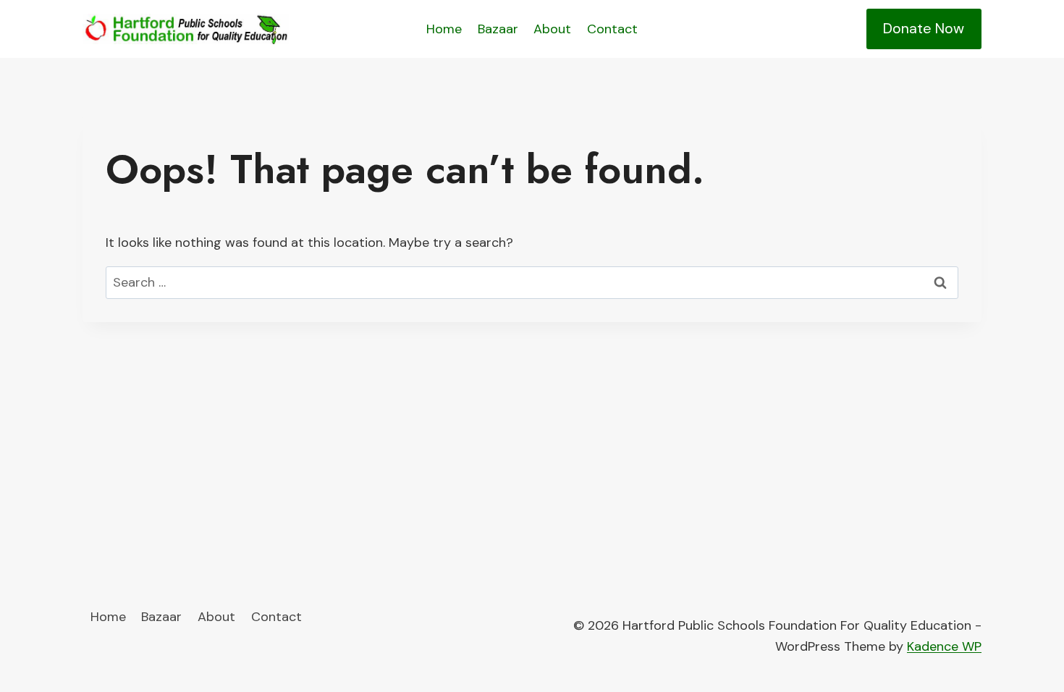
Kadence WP (944, 646)
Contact (612, 29)
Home (444, 29)
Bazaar (498, 29)
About (552, 29)
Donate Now (923, 28)
